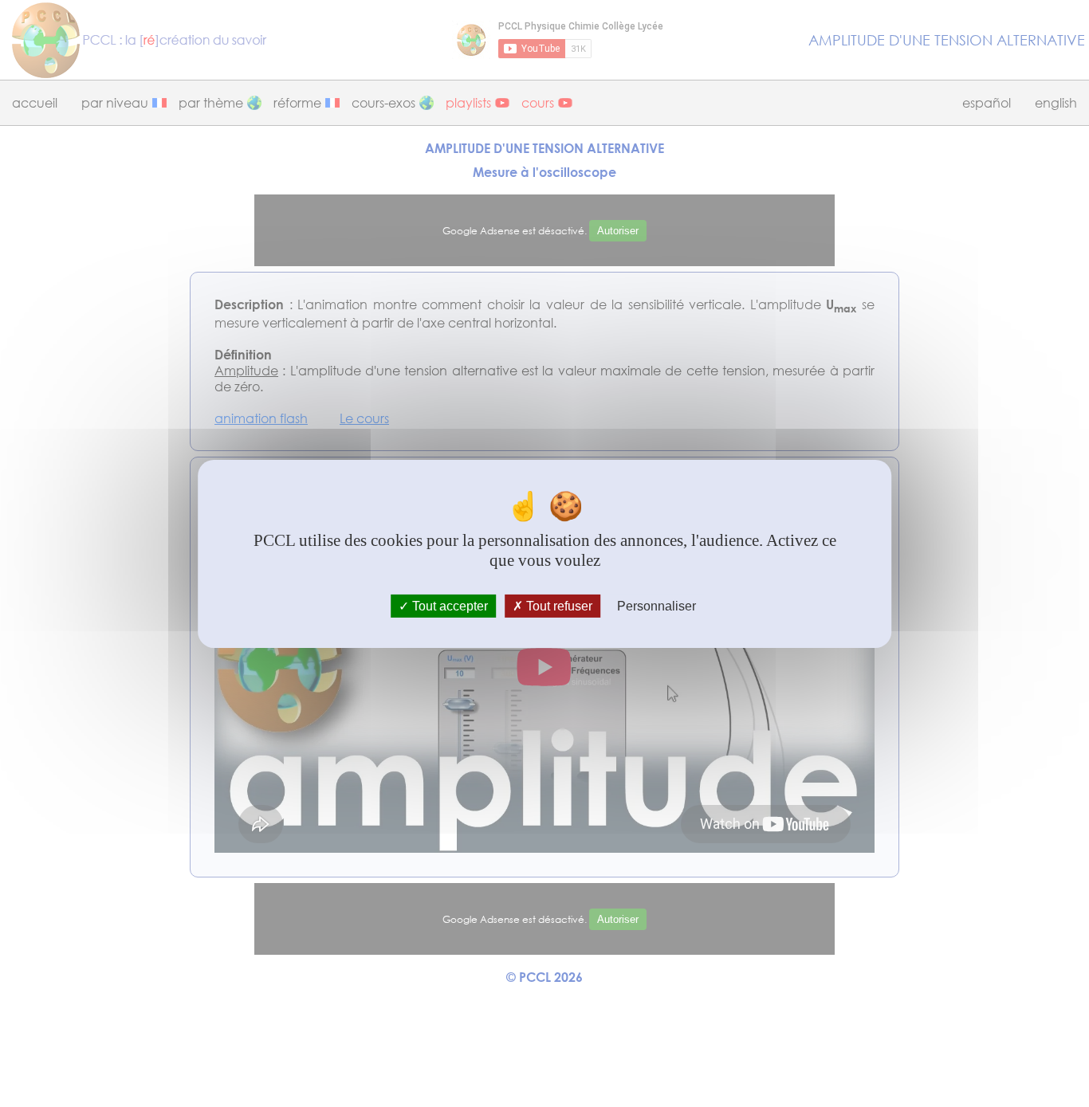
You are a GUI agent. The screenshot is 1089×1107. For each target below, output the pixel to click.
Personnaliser (656, 605)
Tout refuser (557, 605)
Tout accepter (448, 605)
